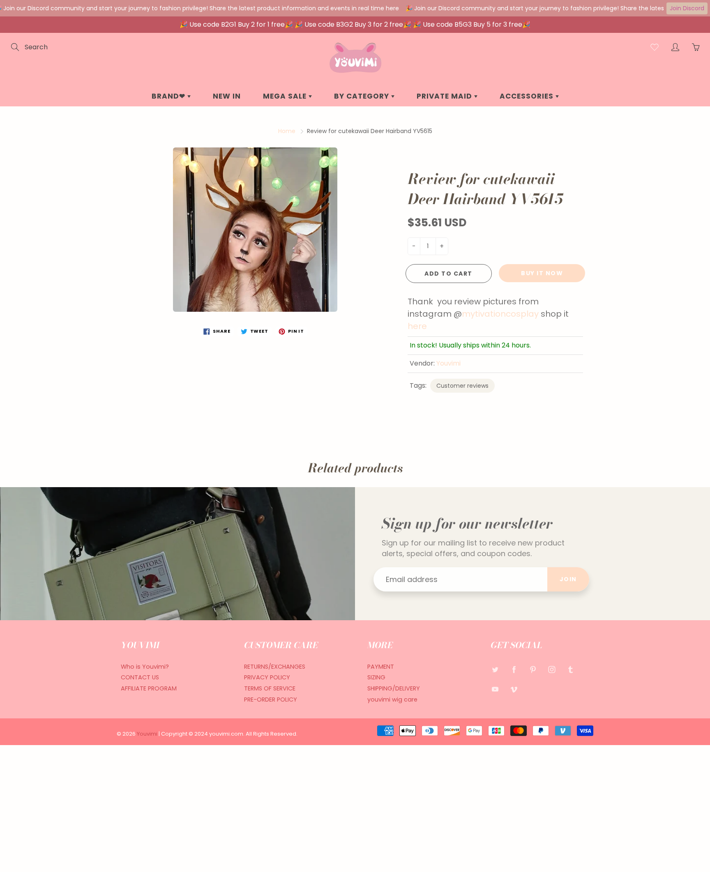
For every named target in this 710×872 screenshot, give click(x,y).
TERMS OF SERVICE (269, 688)
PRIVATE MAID (445, 96)
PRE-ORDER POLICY (270, 699)
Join (568, 579)
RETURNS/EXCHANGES (274, 667)
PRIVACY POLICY (267, 677)
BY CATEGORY (362, 96)
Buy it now (542, 273)
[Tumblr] (570, 670)
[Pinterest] (533, 670)
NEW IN (227, 96)
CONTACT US (140, 677)
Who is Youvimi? (145, 667)
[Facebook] (514, 670)
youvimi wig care (392, 699)
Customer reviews (462, 386)
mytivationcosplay (500, 314)
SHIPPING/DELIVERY (393, 688)
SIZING (376, 677)
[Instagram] (551, 670)
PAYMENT (380, 667)
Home (286, 131)
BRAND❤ (169, 96)
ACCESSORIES (528, 96)
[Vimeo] (514, 689)
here (417, 326)
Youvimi (448, 363)
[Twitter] (495, 670)
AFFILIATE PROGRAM (149, 688)
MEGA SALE (286, 96)
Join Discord (687, 8)
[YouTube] (495, 689)
